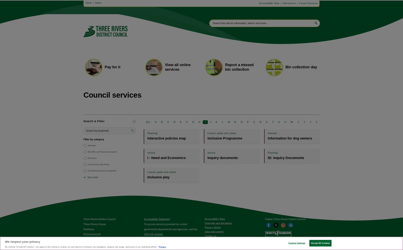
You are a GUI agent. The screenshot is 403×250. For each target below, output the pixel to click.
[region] (201, 243)
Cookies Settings (296, 243)
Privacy (162, 247)
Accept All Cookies (320, 243)
